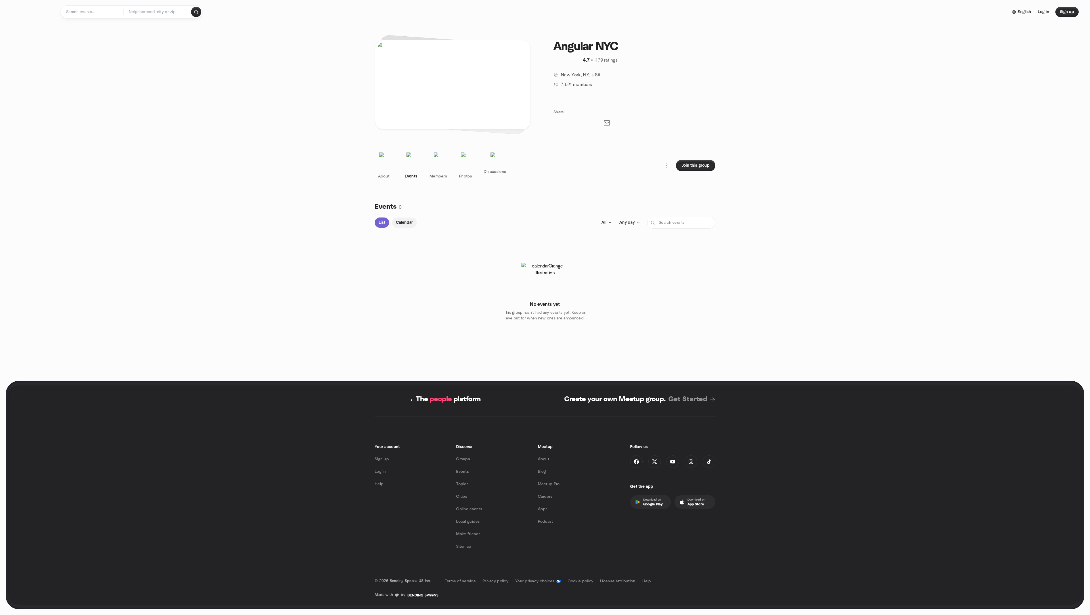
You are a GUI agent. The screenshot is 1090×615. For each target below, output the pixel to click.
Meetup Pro (549, 484)
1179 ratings (606, 60)
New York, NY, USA (581, 75)
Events (462, 472)
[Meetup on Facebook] (636, 461)
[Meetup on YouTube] (672, 461)
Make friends (468, 534)
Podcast (545, 522)
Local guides (468, 522)
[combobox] (157, 12)
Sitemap (463, 547)
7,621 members (576, 84)
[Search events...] (196, 12)
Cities (461, 497)
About (543, 459)
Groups (463, 459)
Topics (462, 484)
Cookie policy (581, 581)
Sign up (382, 459)
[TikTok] (709, 461)
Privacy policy (495, 581)
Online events (469, 509)
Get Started (687, 399)
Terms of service (460, 581)
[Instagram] (691, 461)
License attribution (617, 581)
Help (379, 484)
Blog (542, 472)
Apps (543, 509)
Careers (545, 497)
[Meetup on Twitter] (654, 461)
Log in (380, 472)
